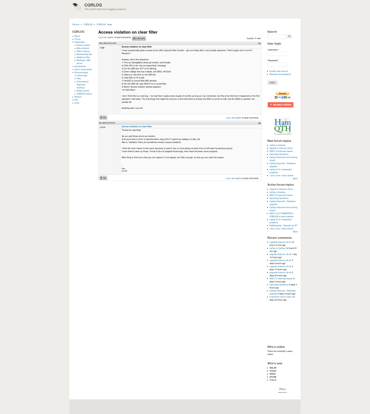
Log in (101, 37)
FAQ (79, 78)
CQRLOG (93, 5)
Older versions (83, 51)
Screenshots (80, 66)
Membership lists (84, 54)
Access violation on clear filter (137, 126)
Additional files (83, 57)
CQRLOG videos (84, 93)
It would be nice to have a (281, 296)
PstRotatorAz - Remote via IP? (283, 225)
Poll (76, 99)
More (295, 178)
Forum (77, 38)
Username (274, 49)
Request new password (280, 74)
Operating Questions (279, 154)
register (110, 37)
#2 (259, 123)
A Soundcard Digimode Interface (82, 84)
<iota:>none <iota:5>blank (281, 175)
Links (76, 102)
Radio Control (83, 90)
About (77, 35)
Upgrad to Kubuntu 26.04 (281, 148)
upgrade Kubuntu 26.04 (280, 241)
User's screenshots (83, 69)
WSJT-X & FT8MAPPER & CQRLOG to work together (282, 215)
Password (273, 60)
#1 (259, 43)
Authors (78, 96)
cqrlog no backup (277, 145)
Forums (75, 24)
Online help (82, 75)
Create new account (279, 71)
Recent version (83, 45)
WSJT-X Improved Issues (281, 151)
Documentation (81, 72)
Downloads (79, 42)
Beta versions (83, 48)
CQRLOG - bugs (104, 24)
